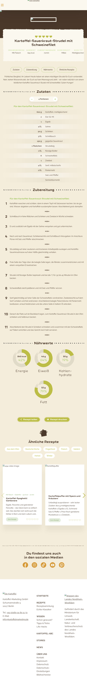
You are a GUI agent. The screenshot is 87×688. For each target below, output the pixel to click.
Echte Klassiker (44, 609)
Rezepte (41, 603)
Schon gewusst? (44, 620)
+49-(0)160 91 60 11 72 (17, 612)
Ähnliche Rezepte (66, 70)
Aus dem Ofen (13, 449)
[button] (84, 495)
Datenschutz (43, 664)
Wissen (41, 616)
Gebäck (77, 449)
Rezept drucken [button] (58, 419)
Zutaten (16, 70)
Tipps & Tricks (43, 623)
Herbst (37, 456)
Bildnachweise (44, 675)
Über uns (42, 654)
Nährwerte (48, 70)
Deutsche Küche (32, 449)
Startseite (42, 596)
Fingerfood (50, 449)
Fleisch (64, 449)
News (40, 647)
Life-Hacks (42, 626)
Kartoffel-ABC (45, 633)
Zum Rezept (13, 519)
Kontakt (40, 657)
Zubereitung (31, 70)
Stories (41, 640)
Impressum (42, 661)
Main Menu (2, 5)
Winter (49, 456)
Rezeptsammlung (45, 606)
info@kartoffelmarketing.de (15, 619)
